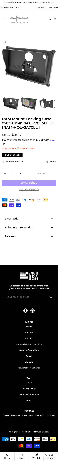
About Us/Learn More (29, 350)
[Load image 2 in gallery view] (29, 103)
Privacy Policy (29, 389)
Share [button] (53, 161)
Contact (29, 338)
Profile (29, 400)
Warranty (29, 362)
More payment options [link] (29, 189)
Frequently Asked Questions (29, 344)
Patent (29, 356)
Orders (29, 383)
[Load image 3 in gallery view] (47, 103)
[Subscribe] (50, 297)
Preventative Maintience (29, 368)
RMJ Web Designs (41, 432)
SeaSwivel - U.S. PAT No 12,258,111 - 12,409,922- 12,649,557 (29, 415)
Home (29, 326)
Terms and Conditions (29, 394)
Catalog (29, 332)
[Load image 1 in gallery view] (11, 103)
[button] (3, 18)
